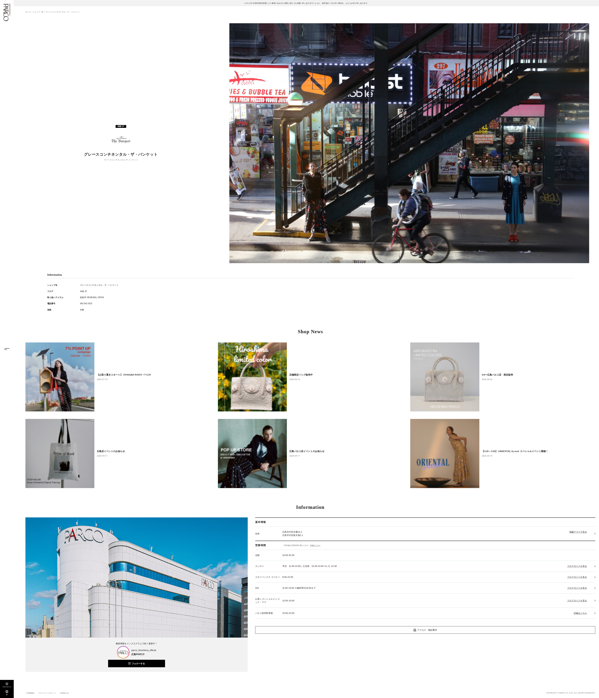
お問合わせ (64, 693)
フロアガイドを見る (577, 566)
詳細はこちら (315, 545)
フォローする (138, 663)
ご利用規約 (29, 693)
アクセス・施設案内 (427, 630)
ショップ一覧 (38, 12)
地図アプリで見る (578, 532)
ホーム (28, 12)
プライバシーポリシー (47, 693)
